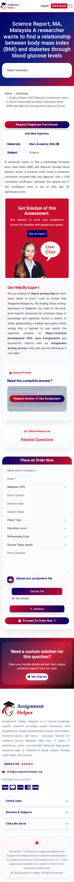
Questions (22, 93)
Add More (38, 609)
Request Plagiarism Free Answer (37, 124)
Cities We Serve (16, 823)
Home (8, 93)
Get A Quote (59, 5)
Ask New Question (37, 133)
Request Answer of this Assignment (37, 398)
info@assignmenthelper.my (24, 771)
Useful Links (14, 801)
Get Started (39, 676)
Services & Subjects (19, 812)
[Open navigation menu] (70, 6)
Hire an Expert (37, 233)
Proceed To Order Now (37, 620)
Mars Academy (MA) (42, 144)
